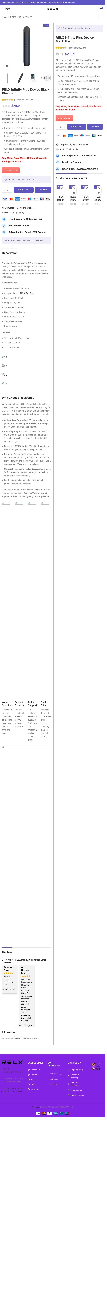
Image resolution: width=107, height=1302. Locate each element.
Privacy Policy (76, 1090)
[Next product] (101, 17)
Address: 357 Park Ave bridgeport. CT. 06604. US (13, 1091)
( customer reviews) (23, 100)
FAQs (33, 1084)
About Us (34, 1075)
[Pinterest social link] (16, 213)
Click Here (9, 170)
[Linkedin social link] (20, 213)
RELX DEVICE (25, 17)
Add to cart (23, 190)
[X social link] (13, 213)
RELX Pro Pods (27, 293)
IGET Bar (35, 1089)
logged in (18, 1038)
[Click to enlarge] (7, 66)
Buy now (43, 190)
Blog (33, 1079)
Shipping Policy (77, 1070)
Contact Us (35, 1070)
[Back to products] (98, 17)
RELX (13, 17)
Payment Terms (77, 1095)
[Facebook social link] (10, 213)
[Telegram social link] (23, 213)
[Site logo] (52, 9)
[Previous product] (95, 17)
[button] (62, 192)
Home (5, 17)
